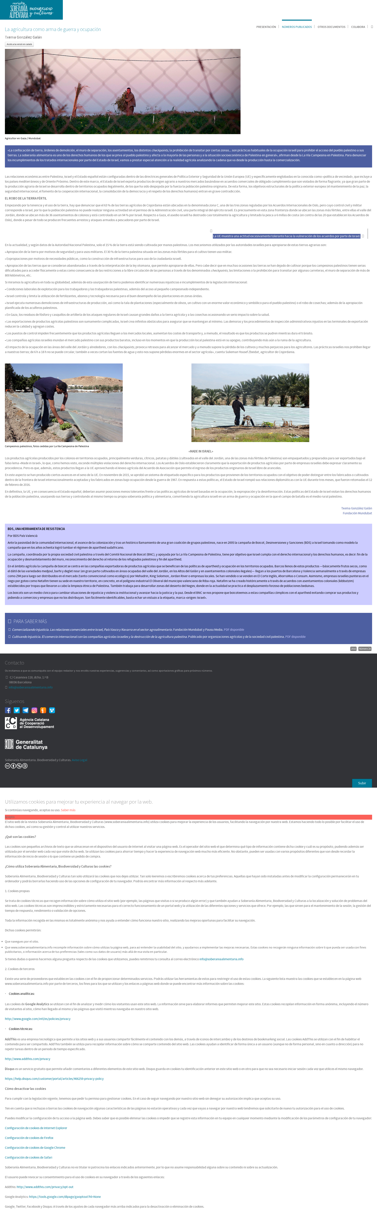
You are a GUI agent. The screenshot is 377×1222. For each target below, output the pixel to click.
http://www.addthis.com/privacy (27, 1059)
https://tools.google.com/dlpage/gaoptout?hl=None (65, 1197)
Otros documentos (331, 27)
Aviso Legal (79, 760)
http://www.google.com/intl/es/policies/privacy (37, 1019)
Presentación (266, 27)
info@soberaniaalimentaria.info (31, 687)
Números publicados (297, 27)
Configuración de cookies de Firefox (29, 1138)
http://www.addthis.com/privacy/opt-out (45, 1187)
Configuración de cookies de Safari (28, 1157)
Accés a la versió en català (19, 44)
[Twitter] (18, 710)
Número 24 (365, 648)
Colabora (358, 27)
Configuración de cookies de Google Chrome (35, 1148)
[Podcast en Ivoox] (44, 710)
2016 (353, 648)
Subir (362, 783)
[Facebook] (9, 710)
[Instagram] (35, 710)
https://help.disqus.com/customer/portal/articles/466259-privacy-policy (54, 1079)
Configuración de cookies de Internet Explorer (36, 1128)
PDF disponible (234, 630)
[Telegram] (27, 710)
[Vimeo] (53, 710)
